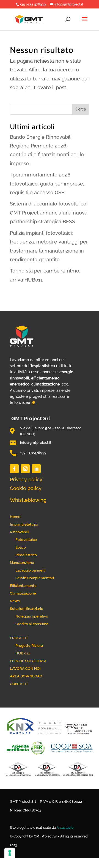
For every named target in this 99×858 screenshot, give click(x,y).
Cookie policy (26, 488)
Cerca (80, 109)
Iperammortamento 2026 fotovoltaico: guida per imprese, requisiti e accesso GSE (47, 183)
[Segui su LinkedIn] (36, 468)
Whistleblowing (28, 500)
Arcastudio (65, 828)
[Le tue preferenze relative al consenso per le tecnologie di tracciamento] (9, 853)
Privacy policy (26, 479)
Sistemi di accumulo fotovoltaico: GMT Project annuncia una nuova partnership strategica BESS (48, 212)
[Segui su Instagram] (25, 468)
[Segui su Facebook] (14, 468)
